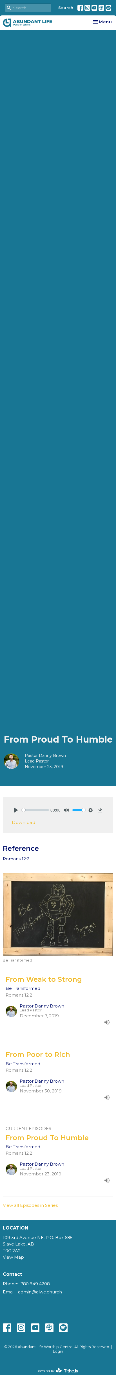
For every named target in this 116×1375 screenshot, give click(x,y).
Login (58, 1351)
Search (65, 7)
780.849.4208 (35, 1283)
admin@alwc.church (40, 1292)
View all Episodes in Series (30, 1205)
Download (23, 822)
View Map (13, 1257)
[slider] (35, 810)
